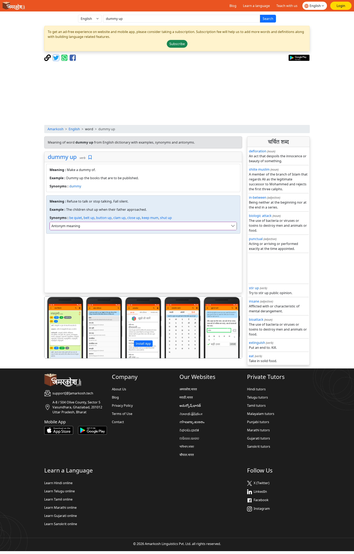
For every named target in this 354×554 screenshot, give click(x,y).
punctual (256, 239)
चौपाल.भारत (186, 454)
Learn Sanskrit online (60, 524)
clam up (119, 217)
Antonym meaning (65, 226)
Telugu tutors (257, 397)
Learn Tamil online (58, 499)
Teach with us (286, 5)
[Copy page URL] (48, 57)
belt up (89, 217)
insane (254, 301)
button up (104, 217)
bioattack (256, 319)
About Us (119, 389)
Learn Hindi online (58, 483)
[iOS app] (58, 430)
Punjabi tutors (258, 422)
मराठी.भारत (186, 397)
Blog (232, 5)
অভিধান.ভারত (186, 446)
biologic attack (260, 215)
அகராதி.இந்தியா (191, 413)
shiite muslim (259, 169)
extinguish (257, 342)
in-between (257, 197)
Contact (118, 422)
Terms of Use (122, 413)
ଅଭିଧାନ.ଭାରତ (189, 438)
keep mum (150, 217)
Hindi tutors (256, 389)
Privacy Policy (122, 405)
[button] (59, 327)
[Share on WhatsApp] (65, 57)
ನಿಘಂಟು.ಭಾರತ (189, 430)
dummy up (62, 157)
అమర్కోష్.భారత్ (190, 405)
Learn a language (256, 5)
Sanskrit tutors (258, 446)
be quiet (75, 217)
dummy (75, 186)
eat (251, 356)
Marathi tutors (258, 430)
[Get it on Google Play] (299, 57)
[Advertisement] (177, 93)
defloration (257, 151)
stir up (254, 288)
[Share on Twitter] (56, 57)
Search (268, 18)
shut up (166, 217)
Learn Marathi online (60, 507)
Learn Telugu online (59, 491)
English (74, 129)
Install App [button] (143, 344)
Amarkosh (56, 129)
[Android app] (92, 430)
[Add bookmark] (90, 157)
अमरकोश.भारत (188, 389)
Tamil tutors (256, 405)
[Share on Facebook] (72, 57)
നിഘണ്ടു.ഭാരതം (191, 422)
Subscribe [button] (177, 44)
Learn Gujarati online (60, 515)
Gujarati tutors (258, 438)
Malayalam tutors (260, 413)
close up (133, 217)
